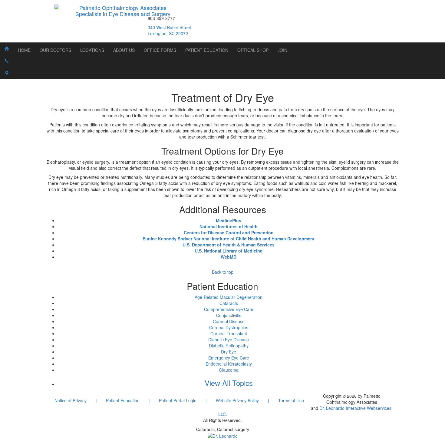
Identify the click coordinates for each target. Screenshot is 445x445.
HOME (24, 50)
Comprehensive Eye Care (228, 309)
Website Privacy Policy (237, 400)
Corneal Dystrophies (228, 327)
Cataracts (228, 303)
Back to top (222, 272)
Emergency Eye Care (228, 358)
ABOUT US (124, 50)
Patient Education (123, 400)
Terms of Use (291, 400)
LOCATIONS (92, 50)
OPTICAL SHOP (253, 50)
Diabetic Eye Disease (228, 339)
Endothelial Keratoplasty (229, 364)
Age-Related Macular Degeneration (228, 297)
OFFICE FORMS (160, 50)
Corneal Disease (229, 321)
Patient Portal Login (177, 400)
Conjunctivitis (228, 315)
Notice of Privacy (70, 400)
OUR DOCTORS (55, 50)
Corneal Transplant (228, 333)
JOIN (282, 50)
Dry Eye (228, 352)
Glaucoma (229, 370)
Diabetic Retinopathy (229, 346)
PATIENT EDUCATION (206, 50)
